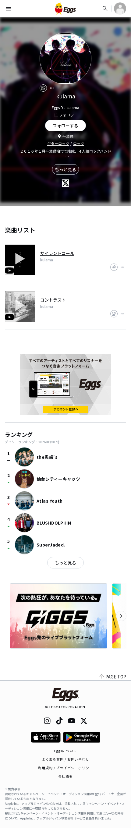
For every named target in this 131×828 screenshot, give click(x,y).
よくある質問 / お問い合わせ (66, 759)
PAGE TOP (115, 677)
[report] (51, 88)
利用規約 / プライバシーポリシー (65, 767)
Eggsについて (65, 750)
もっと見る (65, 169)
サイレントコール (57, 253)
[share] (43, 88)
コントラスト (53, 300)
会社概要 (65, 776)
